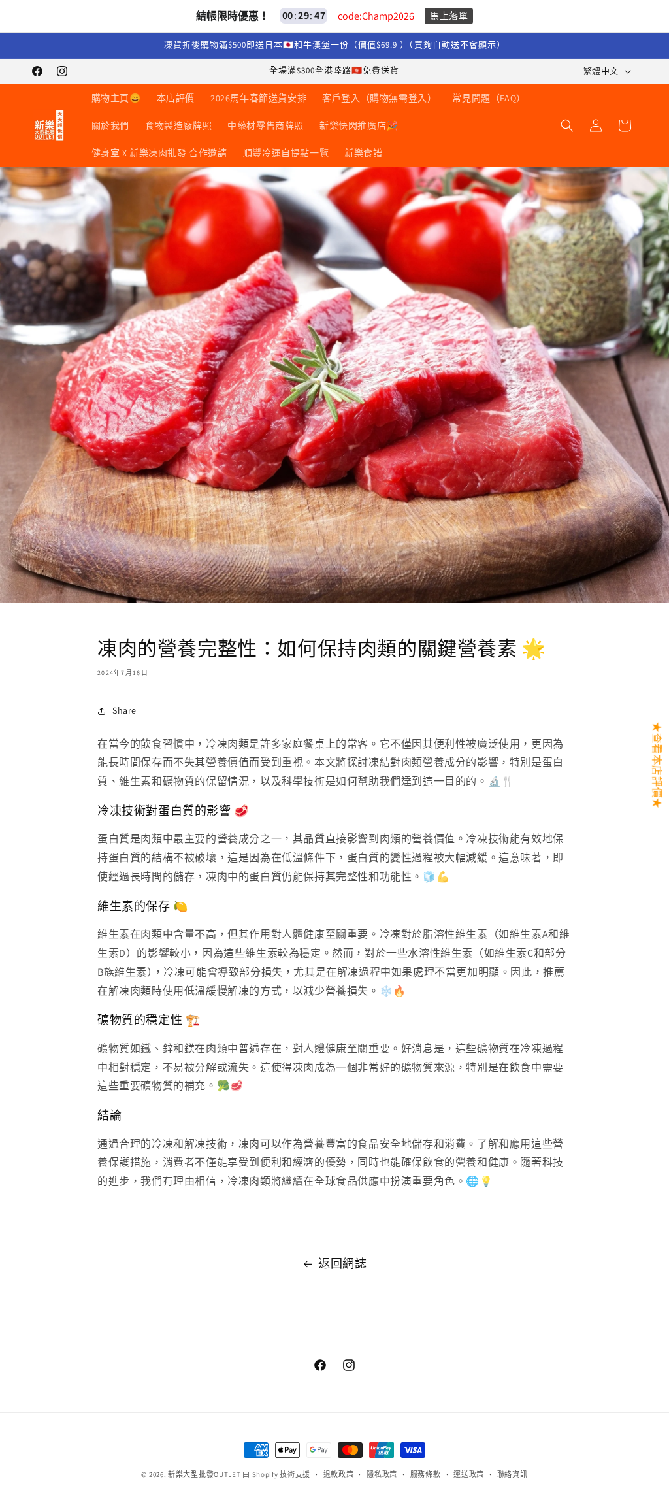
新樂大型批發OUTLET (204, 1474)
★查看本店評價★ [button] (657, 764)
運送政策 (468, 1474)
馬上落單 (449, 16)
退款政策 (338, 1474)
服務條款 (425, 1474)
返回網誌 (342, 1263)
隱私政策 (382, 1474)
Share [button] (124, 710)
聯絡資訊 (512, 1474)
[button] (567, 125)
